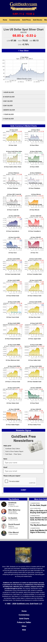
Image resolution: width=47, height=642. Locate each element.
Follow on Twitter (24, 622)
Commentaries (14, 20)
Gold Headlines (35, 508)
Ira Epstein (12, 518)
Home (5, 20)
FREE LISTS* (7, 446)
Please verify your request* (12, 476)
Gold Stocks (37, 20)
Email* (5, 467)
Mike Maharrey (14, 510)
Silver (24, 626)
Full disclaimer (17, 600)
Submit (23, 490)
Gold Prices (26, 20)
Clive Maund (13, 532)
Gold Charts (24, 618)
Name (5, 459)
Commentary (24, 615)
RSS (24, 630)
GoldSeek (12, 502)
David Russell (14, 524)
